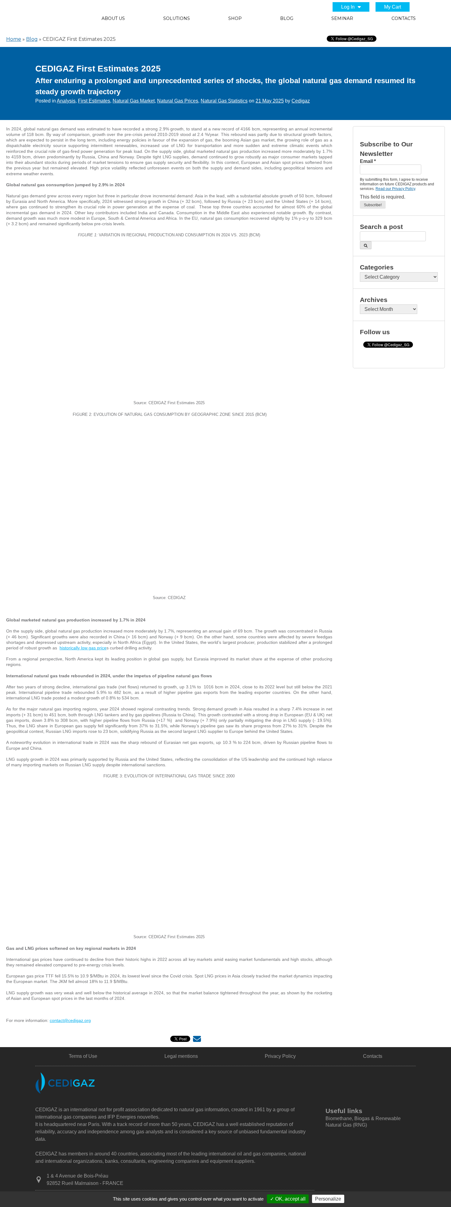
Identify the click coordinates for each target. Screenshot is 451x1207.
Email (368, 161)
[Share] (197, 1040)
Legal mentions (181, 1056)
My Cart (392, 7)
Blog (286, 18)
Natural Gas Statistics (224, 100)
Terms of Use (83, 1056)
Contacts (403, 18)
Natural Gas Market (134, 100)
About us (113, 18)
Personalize (328, 1198)
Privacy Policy (280, 1056)
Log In (348, 7)
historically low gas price (83, 647)
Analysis (66, 100)
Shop (235, 18)
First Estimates (94, 100)
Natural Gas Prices (177, 100)
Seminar (342, 18)
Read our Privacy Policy (395, 189)
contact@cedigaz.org (70, 1020)
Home (13, 39)
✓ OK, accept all (288, 1198)
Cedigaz (300, 100)
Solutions (176, 18)
